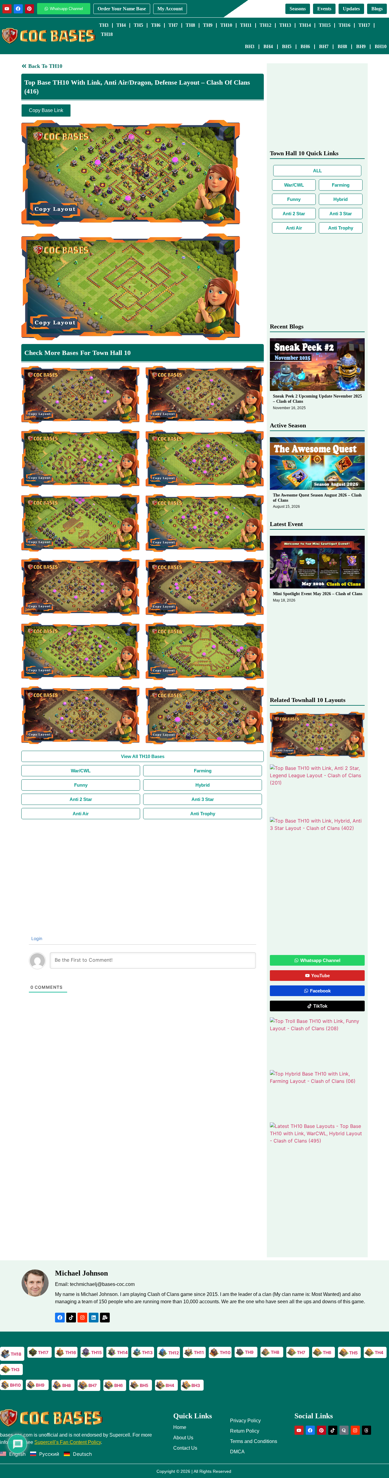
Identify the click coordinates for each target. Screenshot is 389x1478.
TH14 (305, 25)
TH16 (344, 25)
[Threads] (366, 1430)
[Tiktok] (71, 1317)
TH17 (364, 25)
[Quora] (344, 1430)
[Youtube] (7, 8)
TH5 (138, 25)
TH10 (226, 25)
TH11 (246, 25)
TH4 (121, 25)
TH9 (207, 25)
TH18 (107, 34)
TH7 (173, 25)
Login (36, 938)
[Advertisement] (142, 865)
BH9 (361, 46)
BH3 (249, 46)
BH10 (381, 46)
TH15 (325, 25)
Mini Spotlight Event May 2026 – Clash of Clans (317, 594)
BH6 (305, 46)
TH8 (190, 25)
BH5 (286, 46)
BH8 (342, 46)
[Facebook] (18, 8)
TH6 (155, 25)
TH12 (265, 25)
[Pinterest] (29, 8)
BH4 (268, 46)
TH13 (285, 25)
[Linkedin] (93, 1317)
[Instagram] (82, 1317)
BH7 (324, 46)
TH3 (103, 25)
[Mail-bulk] (105, 1317)
